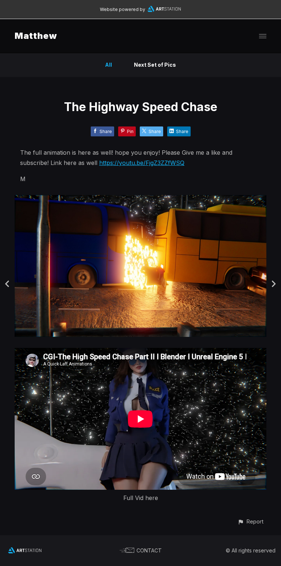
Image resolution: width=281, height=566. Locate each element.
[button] (250, 521)
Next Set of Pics (155, 65)
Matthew (36, 35)
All (108, 65)
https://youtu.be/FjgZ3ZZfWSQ (141, 162)
